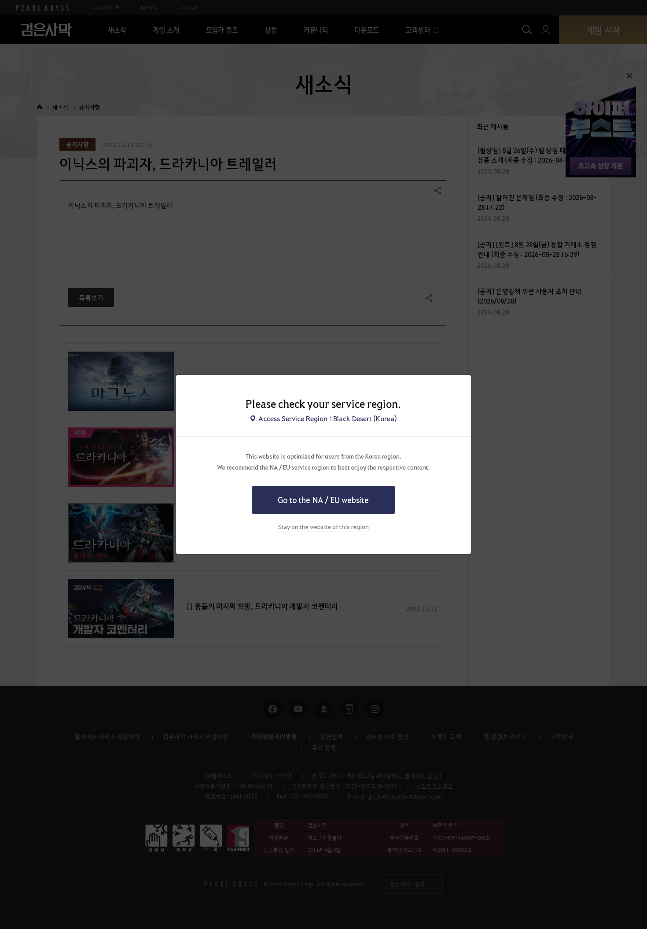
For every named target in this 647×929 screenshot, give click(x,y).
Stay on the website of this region (323, 526)
